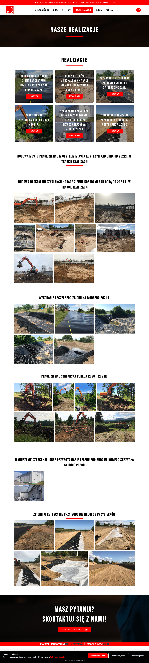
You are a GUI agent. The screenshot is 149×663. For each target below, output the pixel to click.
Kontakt (110, 10)
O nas (55, 10)
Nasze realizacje (83, 10)
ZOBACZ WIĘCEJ (34, 96)
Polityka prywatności (57, 657)
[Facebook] (138, 10)
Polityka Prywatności (74, 643)
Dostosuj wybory (137, 656)
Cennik (99, 10)
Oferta (65, 10)
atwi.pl (106, 643)
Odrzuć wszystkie (118, 656)
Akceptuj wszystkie (97, 656)
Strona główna (42, 10)
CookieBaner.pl (80, 660)
